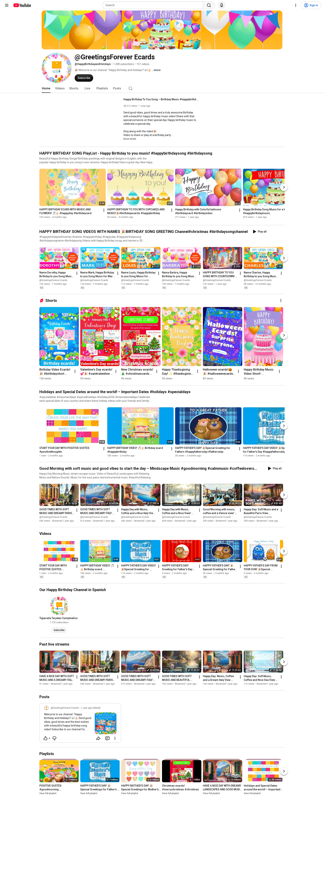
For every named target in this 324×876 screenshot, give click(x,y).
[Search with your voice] (221, 5)
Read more (129, 139)
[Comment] (107, 738)
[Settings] (295, 5)
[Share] (98, 738)
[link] (80, 724)
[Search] (209, 5)
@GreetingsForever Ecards (53, 280)
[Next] (284, 187)
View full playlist (47, 793)
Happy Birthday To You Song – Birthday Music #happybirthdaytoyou (161, 99)
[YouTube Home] (22, 5)
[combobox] (154, 5)
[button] (129, 139)
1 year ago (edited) (90, 708)
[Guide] (6, 5)
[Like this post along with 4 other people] (46, 738)
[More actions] (104, 210)
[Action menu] (115, 738)
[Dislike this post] (54, 738)
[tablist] (162, 88)
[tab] (46, 88)
